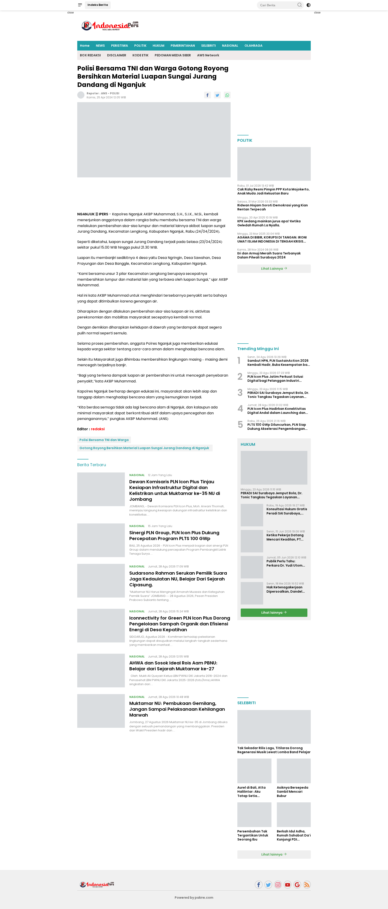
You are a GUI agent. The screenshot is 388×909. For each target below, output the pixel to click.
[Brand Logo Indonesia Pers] (111, 25)
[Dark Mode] (308, 5)
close (70, 12)
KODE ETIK (140, 55)
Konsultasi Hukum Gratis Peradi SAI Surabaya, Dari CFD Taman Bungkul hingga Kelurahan (287, 511)
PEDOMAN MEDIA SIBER (173, 55)
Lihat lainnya (272, 612)
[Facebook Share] (207, 95)
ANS (104, 93)
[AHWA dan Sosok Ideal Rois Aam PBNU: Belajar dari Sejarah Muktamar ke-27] (101, 670)
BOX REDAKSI (90, 55)
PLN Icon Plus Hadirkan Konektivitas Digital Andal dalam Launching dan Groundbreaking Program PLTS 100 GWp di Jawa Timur (276, 411)
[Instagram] (278, 885)
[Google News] (297, 885)
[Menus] (80, 5)
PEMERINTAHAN (183, 45)
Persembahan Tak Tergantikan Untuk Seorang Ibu (252, 835)
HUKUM (158, 45)
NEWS (100, 45)
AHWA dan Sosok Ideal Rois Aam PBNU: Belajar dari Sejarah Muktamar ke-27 (173, 666)
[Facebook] (258, 885)
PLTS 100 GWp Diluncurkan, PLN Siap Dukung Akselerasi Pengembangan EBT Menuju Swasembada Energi (276, 427)
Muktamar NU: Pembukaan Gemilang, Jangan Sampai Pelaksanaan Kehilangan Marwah (177, 709)
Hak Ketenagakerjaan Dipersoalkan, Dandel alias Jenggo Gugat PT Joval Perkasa (285, 589)
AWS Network (208, 55)
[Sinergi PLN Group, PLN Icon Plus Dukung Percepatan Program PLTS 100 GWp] (101, 540)
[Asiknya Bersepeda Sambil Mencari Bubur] (294, 771)
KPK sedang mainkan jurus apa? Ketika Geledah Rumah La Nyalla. (269, 223)
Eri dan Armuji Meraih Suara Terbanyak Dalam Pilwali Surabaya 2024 (269, 255)
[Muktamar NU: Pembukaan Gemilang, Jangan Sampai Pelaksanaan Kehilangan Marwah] (101, 713)
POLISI (114, 93)
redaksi (98, 429)
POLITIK (140, 45)
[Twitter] (268, 885)
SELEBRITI (208, 45)
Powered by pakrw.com (194, 897)
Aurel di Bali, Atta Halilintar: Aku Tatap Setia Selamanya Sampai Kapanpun (253, 791)
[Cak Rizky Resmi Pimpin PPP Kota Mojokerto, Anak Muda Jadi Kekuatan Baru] (274, 164)
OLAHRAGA (253, 45)
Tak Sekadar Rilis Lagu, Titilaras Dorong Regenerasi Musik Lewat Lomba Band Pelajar (274, 750)
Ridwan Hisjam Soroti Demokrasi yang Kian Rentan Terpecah (272, 207)
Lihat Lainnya (272, 268)
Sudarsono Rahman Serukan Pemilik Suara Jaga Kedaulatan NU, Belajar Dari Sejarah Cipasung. (178, 579)
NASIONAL (230, 45)
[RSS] (307, 885)
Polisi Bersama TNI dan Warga (104, 440)
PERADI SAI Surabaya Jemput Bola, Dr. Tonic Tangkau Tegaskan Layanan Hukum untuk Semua (278, 395)
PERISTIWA (119, 45)
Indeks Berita (98, 5)
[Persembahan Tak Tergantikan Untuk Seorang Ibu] (254, 814)
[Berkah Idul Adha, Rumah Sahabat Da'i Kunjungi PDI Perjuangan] (294, 814)
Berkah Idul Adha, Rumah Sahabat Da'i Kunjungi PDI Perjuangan (294, 835)
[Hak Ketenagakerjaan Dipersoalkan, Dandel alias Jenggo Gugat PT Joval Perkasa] (252, 593)
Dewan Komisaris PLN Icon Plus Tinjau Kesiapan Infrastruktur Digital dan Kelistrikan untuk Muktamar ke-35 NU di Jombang (174, 490)
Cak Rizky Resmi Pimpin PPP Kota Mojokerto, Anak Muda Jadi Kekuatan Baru (273, 191)
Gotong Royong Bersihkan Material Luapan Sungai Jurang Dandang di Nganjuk (144, 448)
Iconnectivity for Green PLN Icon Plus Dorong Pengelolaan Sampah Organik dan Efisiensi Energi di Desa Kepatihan (179, 624)
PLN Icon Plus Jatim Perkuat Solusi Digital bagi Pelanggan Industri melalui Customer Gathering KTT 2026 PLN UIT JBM (278, 379)
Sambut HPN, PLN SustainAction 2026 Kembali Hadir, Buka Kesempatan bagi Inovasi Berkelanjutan (279, 363)
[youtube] (287, 885)
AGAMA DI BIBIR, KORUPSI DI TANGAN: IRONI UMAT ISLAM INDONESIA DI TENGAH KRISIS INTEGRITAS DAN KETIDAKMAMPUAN (272, 239)
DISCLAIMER (116, 55)
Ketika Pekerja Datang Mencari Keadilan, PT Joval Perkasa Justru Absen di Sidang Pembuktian (285, 537)
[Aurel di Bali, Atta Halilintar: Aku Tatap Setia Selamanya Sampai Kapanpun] (254, 771)
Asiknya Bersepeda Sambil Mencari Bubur (292, 791)
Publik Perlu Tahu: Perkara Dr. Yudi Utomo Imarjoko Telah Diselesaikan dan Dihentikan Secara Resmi (286, 563)
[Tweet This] (217, 95)
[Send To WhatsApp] (227, 95)
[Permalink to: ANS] (80, 95)
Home (85, 45)
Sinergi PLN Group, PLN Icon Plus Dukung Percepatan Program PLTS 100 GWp (174, 536)
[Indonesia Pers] (97, 884)
